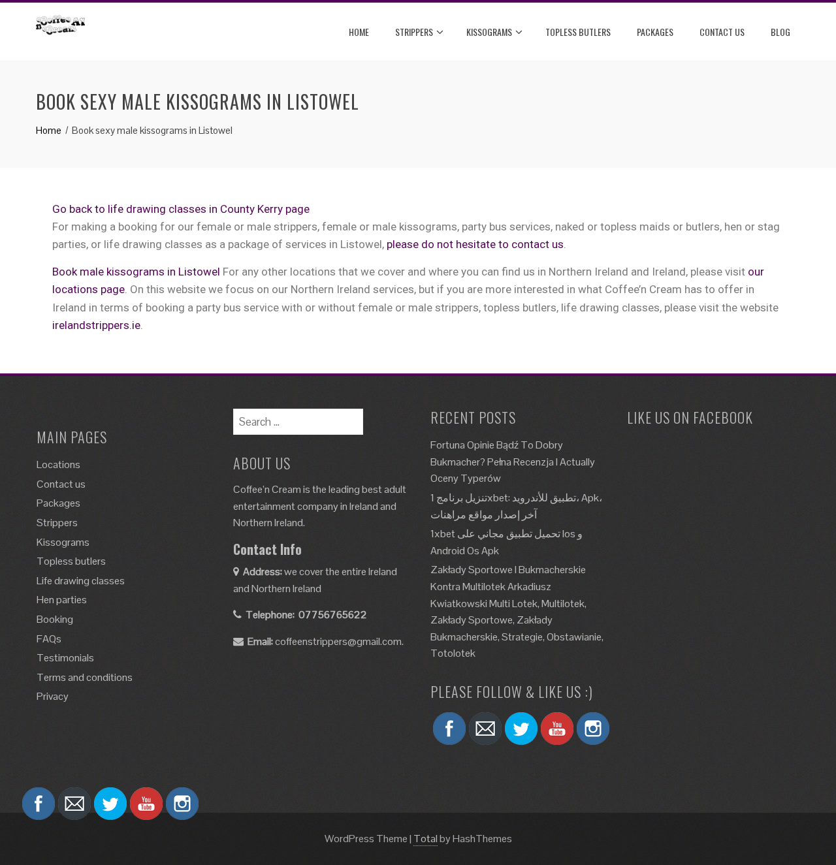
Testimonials (65, 658)
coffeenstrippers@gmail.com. (339, 641)
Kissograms (489, 32)
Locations (58, 464)
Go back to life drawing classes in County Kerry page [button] (181, 208)
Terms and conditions (85, 677)
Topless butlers (578, 32)
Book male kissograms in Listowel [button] (137, 271)
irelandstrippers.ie (96, 325)
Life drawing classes (81, 581)
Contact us (61, 484)
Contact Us (722, 32)
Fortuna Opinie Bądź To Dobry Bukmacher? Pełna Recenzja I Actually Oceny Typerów (512, 461)
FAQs (49, 639)
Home (359, 32)
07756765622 (332, 614)
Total (425, 838)
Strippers (414, 32)
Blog (780, 32)
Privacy (53, 696)
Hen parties (62, 599)
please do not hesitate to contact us (475, 244)
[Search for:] (298, 417)
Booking (55, 619)
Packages (655, 32)
